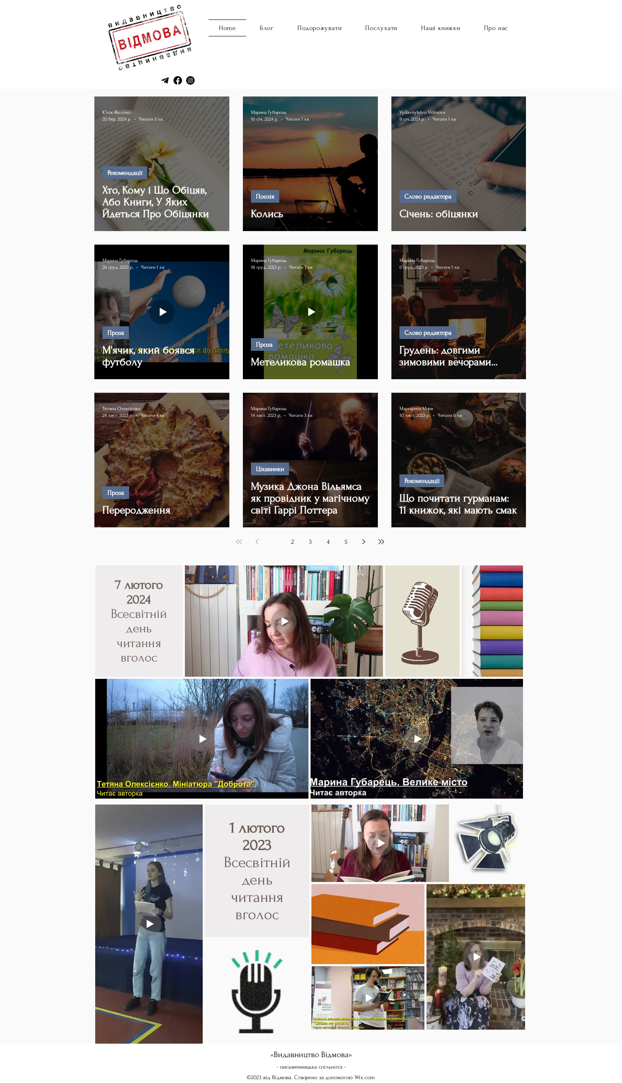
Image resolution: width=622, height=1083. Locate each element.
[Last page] (381, 541)
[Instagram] (190, 80)
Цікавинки (270, 469)
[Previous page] (256, 541)
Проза (115, 332)
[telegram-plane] (165, 80)
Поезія (265, 196)
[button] (381, 27)
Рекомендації (124, 172)
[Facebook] (177, 80)
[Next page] (363, 541)
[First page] (239, 541)
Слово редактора (428, 196)
